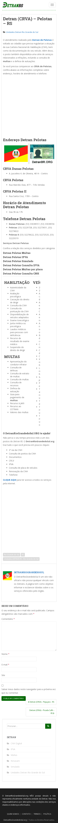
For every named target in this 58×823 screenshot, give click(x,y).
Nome (5, 654)
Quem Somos (13, 814)
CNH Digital (16, 743)
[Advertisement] (29, 106)
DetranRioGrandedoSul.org (15, 820)
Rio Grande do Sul (11, 554)
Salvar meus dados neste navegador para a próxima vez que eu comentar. (28, 691)
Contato (26, 814)
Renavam (15, 760)
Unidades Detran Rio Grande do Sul (22, 32)
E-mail (5, 664)
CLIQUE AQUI (9, 479)
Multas (14, 755)
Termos (37, 814)
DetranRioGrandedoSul (29, 572)
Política (47, 814)
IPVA (13, 749)
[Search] (48, 726)
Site (3, 675)
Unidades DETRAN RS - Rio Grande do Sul (21, 559)
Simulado (15, 766)
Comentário (8, 619)
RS (23, 554)
